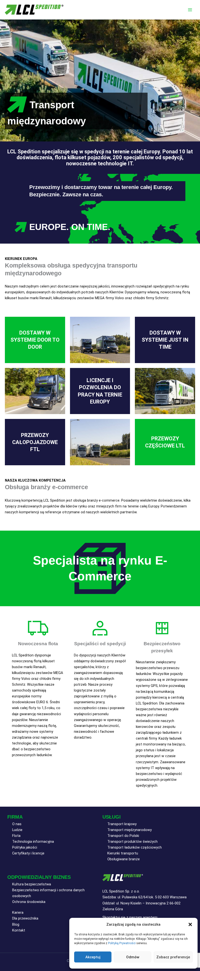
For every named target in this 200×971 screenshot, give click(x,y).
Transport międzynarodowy (129, 830)
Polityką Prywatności (122, 943)
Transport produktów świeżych (132, 841)
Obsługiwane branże (123, 859)
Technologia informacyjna (33, 841)
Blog (15, 924)
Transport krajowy (122, 824)
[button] (190, 924)
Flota (16, 835)
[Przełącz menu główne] (190, 10)
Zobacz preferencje (173, 957)
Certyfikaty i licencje (28, 853)
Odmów (132, 957)
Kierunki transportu (122, 853)
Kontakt (18, 930)
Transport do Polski (123, 835)
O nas (16, 824)
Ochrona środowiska (28, 902)
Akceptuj (92, 957)
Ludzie (17, 830)
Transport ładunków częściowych (134, 847)
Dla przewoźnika (25, 918)
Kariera (17, 912)
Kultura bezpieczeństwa (31, 884)
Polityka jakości (24, 847)
